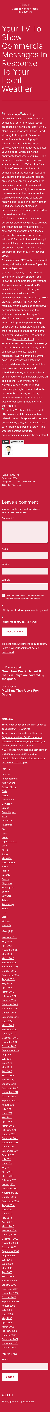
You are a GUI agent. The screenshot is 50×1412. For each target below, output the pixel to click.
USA (4, 912)
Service (5, 879)
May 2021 (7, 941)
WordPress (28, 1401)
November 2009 (10, 1243)
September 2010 (10, 1201)
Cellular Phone (9, 787)
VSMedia (6, 925)
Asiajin (25, 4)
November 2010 (10, 1192)
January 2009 (9, 1285)
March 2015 (8, 992)
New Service (29, 481)
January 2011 (8, 1184)
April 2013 (7, 1071)
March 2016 (8, 958)
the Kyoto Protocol (23, 339)
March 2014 (8, 1025)
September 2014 (10, 1017)
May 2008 (7, 1318)
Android (6, 774)
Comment (8, 518)
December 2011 (10, 1138)
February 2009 (9, 1280)
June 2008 (7, 1314)
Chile (4, 791)
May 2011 (6, 1167)
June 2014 (7, 1021)
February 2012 (9, 1130)
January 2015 (9, 1000)
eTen (19, 485)
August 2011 (8, 1155)
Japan (19, 481)
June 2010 (7, 1213)
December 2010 (10, 1188)
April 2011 (7, 1172)
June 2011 (7, 1163)
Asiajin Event (8, 783)
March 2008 (8, 1326)
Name (6, 549)
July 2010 (7, 1209)
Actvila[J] (42, 126)
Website (6, 580)
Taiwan (5, 900)
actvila (12, 485)
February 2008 (9, 1331)
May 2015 (7, 983)
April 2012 (7, 1121)
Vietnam (6, 921)
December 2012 (10, 1088)
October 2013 (9, 1046)
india (4, 816)
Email (5, 564)
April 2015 (7, 987)
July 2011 (6, 1159)
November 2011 (10, 1142)
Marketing (7, 858)
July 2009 (7, 1259)
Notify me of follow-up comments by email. (25, 610)
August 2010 (8, 1205)
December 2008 (10, 1289)
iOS (3, 829)
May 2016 (7, 954)
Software (6, 896)
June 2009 (7, 1264)
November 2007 (10, 1343)
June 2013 (7, 1063)
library (5, 854)
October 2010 (9, 1197)
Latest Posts (18, 442)
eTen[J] (17, 122)
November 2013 (10, 1042)
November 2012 (10, 1092)
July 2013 (7, 1059)
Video (5, 916)
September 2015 (10, 975)
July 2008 (7, 1310)
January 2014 (9, 1033)
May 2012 (7, 1117)
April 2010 (7, 1222)
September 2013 (10, 1050)
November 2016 (10, 950)
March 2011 (8, 1176)
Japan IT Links (9, 841)
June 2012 (7, 1113)
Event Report (9, 812)
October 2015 (9, 971)
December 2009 (10, 1239)
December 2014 (10, 1004)
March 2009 (8, 1276)
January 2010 (9, 1234)
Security (6, 875)
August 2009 (8, 1255)
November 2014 (10, 1008)
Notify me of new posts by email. (20, 622)
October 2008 (9, 1297)
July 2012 (7, 1109)
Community (8, 799)
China (5, 795)
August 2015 (8, 979)
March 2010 (8, 1226)
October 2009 (9, 1247)
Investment (7, 824)
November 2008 (10, 1293)
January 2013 (9, 1084)
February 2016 (9, 962)
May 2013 (7, 1067)
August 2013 (8, 1054)
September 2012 (10, 1100)
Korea (5, 850)
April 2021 (7, 945)
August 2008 (8, 1305)
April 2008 (7, 1322)
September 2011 (10, 1151)
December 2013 (10, 1038)
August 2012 (8, 1105)
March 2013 (8, 1075)
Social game (8, 887)
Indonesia (7, 820)
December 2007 (10, 1339)
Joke (4, 845)
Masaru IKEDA (11, 478)
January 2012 (9, 1134)
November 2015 (10, 966)
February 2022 (9, 937)
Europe (5, 808)
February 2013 (9, 1079)
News (5, 866)
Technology (8, 904)
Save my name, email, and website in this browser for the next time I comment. (25, 597)
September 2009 (10, 1251)
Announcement (10, 778)
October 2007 (9, 1347)
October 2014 (9, 1012)
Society (5, 891)
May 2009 (7, 1268)
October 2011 (9, 1146)
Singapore (7, 883)
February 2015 (9, 996)
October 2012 (9, 1096)
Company (7, 803)
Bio (6, 442)
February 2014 (9, 1029)
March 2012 (8, 1126)
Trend (5, 908)
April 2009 (7, 1272)
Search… (6, 1359)
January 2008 (9, 1335)
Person (5, 870)
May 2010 (7, 1218)
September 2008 (10, 1301)
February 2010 (9, 1230)
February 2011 (9, 1180)
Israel (4, 833)
